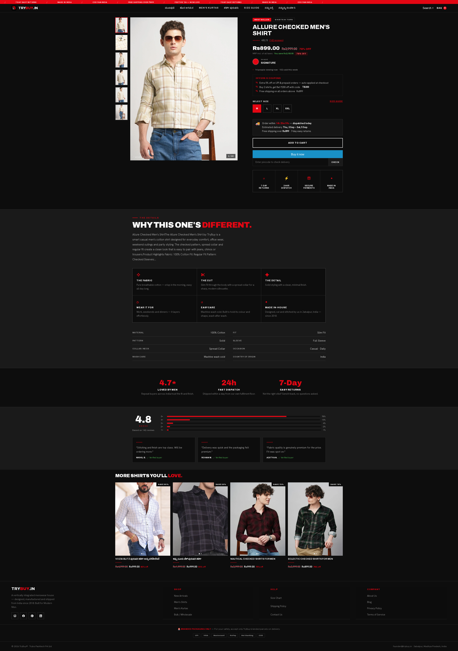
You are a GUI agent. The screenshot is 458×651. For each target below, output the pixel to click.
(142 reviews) (276, 40)
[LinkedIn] (40, 615)
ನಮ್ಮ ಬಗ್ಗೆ (269, 8)
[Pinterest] (32, 615)
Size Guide (251, 8)
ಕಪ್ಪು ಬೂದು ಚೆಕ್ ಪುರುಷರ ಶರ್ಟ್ (187, 559)
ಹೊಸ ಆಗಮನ (187, 8)
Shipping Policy (278, 606)
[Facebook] (23, 615)
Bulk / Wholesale (183, 614)
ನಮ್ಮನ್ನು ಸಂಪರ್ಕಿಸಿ (287, 8)
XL (277, 108)
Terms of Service (376, 614)
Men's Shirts (180, 602)
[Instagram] (14, 615)
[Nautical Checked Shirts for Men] (257, 519)
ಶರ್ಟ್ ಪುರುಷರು (231, 8)
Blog (369, 602)
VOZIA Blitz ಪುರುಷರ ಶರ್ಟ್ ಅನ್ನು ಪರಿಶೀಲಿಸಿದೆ (137, 559)
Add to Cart (297, 143)
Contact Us (276, 614)
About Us (372, 595)
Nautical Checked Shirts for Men (252, 559)
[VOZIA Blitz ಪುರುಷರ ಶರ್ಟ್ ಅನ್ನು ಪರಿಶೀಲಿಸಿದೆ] (142, 519)
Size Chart (276, 598)
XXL (287, 108)
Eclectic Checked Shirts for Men (310, 559)
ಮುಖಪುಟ (170, 8)
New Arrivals (181, 595)
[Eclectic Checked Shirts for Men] (315, 519)
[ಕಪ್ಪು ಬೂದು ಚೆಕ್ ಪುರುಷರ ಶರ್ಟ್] (200, 519)
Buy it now (297, 154)
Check (335, 162)
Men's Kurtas (209, 8)
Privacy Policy (374, 608)
